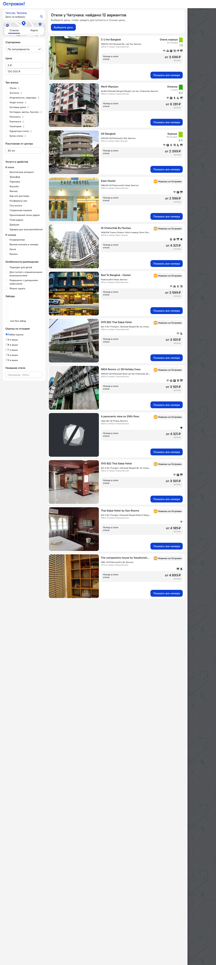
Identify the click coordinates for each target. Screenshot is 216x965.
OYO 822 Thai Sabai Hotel (116, 322)
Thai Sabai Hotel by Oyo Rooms (120, 510)
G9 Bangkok (108, 133)
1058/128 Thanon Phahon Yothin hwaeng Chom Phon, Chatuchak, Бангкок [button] (126, 232)
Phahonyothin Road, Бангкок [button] (114, 279)
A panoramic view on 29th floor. (120, 416)
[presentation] (24, 49)
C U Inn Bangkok (111, 39)
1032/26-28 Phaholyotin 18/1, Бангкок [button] (118, 138)
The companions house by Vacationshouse (126, 557)
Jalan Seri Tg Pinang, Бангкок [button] (114, 421)
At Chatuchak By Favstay (116, 228)
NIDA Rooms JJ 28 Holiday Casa (120, 369)
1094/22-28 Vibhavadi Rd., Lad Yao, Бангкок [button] (121, 44)
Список (14, 30)
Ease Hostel (108, 180)
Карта (34, 30)
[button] (24, 15)
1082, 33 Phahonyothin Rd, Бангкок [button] (117, 562)
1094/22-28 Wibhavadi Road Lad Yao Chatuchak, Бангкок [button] (126, 373)
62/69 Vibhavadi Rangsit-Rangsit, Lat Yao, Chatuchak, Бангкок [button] (129, 91)
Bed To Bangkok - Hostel (116, 275)
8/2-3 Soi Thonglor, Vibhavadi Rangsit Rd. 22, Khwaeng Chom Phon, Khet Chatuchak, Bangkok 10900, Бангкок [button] (126, 326)
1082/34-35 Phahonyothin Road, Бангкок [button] (120, 185)
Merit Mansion (109, 86)
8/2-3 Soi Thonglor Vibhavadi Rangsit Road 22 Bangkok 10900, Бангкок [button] (126, 515)
